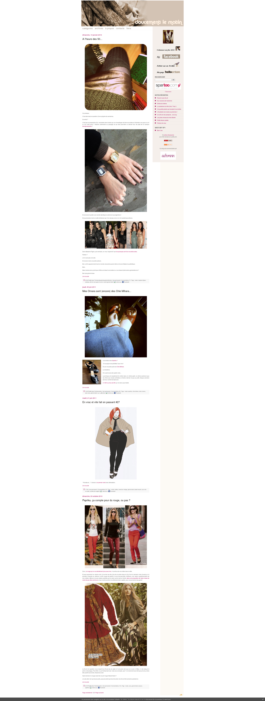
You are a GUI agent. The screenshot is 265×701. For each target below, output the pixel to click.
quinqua (87, 282)
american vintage (123, 489)
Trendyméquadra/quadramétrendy (103, 280)
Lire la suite (85, 276)
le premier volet (101, 482)
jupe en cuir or (99, 282)
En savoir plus (166, 699)
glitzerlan (103, 393)
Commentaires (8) (115, 391)
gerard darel (110, 282)
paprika (87, 687)
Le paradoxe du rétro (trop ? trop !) (166, 106)
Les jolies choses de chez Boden (166, 117)
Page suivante (100, 692)
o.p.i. (99, 393)
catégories (87, 28)
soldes (116, 489)
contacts (120, 28)
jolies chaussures (169, 135)
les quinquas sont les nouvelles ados (126, 251)
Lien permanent (116, 280)
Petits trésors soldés (162, 120)
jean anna (87, 393)
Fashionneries (98, 391)
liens (128, 28)
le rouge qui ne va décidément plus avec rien (98, 571)
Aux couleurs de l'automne (164, 101)
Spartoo (114, 360)
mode (136, 280)
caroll (105, 282)
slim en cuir (92, 282)
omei (140, 391)
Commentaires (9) (102, 489)
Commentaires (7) (125, 280)
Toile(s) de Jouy (161, 123)
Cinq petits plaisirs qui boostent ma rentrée (169, 109)
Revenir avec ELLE (162, 98)
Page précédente (87, 692)
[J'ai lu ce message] (263, 699)
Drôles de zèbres (162, 103)
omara (143, 391)
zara (130, 686)
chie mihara (135, 391)
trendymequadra (87, 126)
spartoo (130, 391)
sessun (140, 686)
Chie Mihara (120, 366)
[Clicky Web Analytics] (168, 145)
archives (99, 28)
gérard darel (94, 393)
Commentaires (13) (116, 686)
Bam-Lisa (160, 130)
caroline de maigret (94, 491)
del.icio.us (118, 282)
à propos (109, 28)
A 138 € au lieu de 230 (109, 383)
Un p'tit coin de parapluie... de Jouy (167, 115)
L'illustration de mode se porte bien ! (167, 112)
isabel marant (137, 489)
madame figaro (142, 280)
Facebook (126, 282)
